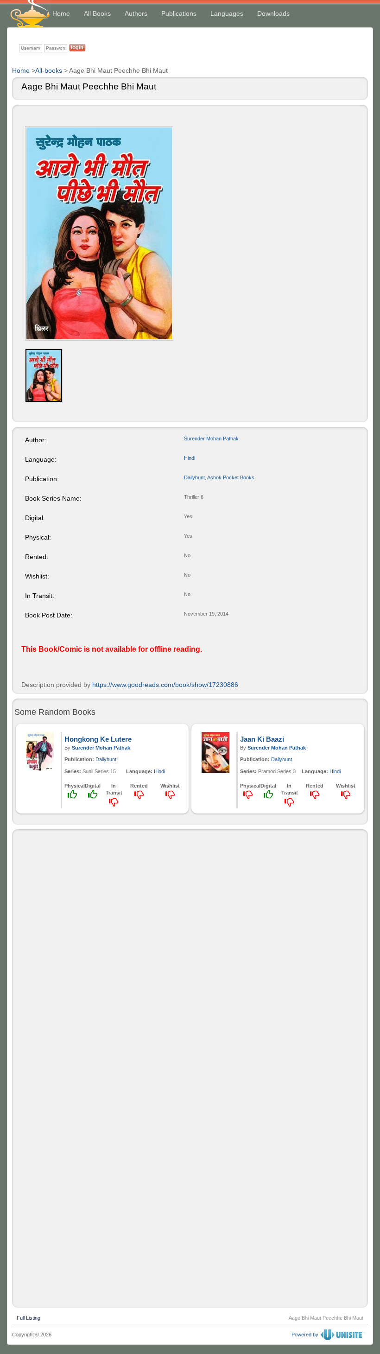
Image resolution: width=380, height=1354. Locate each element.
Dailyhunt (194, 477)
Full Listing (28, 1317)
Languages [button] (226, 13)
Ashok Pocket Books (230, 477)
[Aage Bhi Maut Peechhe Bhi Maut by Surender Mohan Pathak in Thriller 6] (99, 233)
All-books (48, 70)
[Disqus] (190, 950)
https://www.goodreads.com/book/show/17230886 (165, 684)
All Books (97, 13)
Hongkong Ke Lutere (98, 739)
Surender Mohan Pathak (211, 438)
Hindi (189, 458)
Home (61, 13)
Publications (178, 13)
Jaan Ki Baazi (262, 739)
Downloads (273, 13)
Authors (136, 13)
